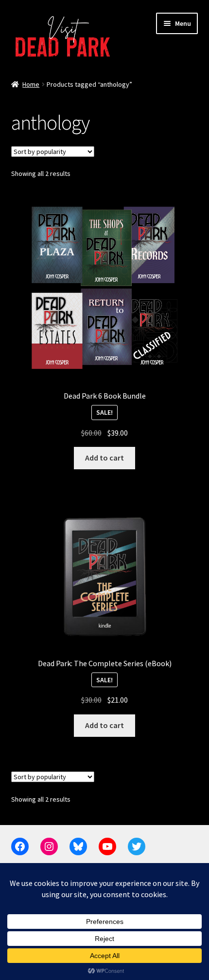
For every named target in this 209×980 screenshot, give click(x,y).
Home (30, 84)
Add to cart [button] (104, 457)
